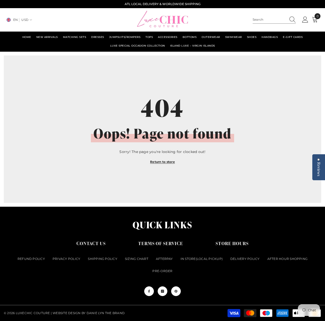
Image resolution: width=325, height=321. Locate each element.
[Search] (274, 20)
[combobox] (269, 19)
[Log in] (305, 20)
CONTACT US (91, 243)
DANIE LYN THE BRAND (106, 313)
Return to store (162, 162)
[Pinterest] (176, 291)
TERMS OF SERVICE (160, 243)
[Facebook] (149, 291)
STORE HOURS (232, 243)
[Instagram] (162, 291)
